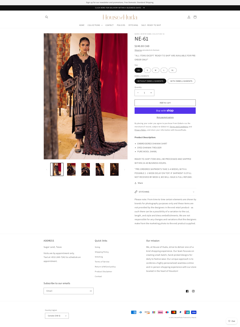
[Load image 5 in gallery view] (114, 169)
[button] (47, 17)
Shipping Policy (102, 252)
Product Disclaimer (103, 271)
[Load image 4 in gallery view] (99, 169)
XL (173, 70)
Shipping (138, 50)
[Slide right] (125, 169)
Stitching (99, 257)
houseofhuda (178, 317)
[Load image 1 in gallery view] (56, 169)
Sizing (97, 247)
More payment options (165, 117)
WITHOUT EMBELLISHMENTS (150, 81)
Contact (98, 276)
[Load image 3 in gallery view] (85, 169)
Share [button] (140, 183)
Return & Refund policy (105, 266)
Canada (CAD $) (54, 316)
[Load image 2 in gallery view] (71, 169)
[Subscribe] (90, 291)
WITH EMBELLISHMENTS (181, 81)
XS (139, 70)
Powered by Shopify (189, 317)
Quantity (138, 87)
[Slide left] (47, 169)
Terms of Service (102, 261)
